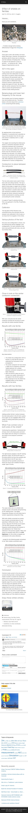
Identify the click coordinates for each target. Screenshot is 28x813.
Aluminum (9, 743)
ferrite (18, 617)
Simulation (14, 755)
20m (12, 741)
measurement (6, 619)
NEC (20, 753)
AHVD (5, 743)
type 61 (19, 619)
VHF (14, 758)
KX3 (16, 750)
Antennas (6, 615)
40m (15, 741)
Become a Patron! (6, 688)
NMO (23, 752)
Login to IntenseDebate (5, 665)
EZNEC (5, 747)
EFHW (18, 745)
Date (7, 637)
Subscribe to (5, 673)
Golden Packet (18, 747)
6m (5, 740)
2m (2, 740)
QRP (8, 755)
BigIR (23, 743)
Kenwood (9, 749)
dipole (9, 745)
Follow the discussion (25, 634)
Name (3, 667)
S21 (15, 619)
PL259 (5, 755)
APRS (13, 743)
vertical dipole (4, 758)
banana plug (7, 617)
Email (11, 667)
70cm (24, 741)
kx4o (18, 750)
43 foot (20, 741)
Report (24, 650)
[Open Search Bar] (26, 2)
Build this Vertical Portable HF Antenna (12, 788)
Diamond (3, 745)
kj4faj (12, 750)
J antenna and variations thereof (10, 803)
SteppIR (20, 755)
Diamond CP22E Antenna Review (10, 800)
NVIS (25, 752)
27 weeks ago (12, 639)
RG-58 (12, 619)
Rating (10, 637)
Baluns (16, 743)
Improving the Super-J (7, 779)
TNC (23, 755)
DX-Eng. (13, 745)
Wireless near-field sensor (11, 621)
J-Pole (4, 750)
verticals (10, 758)
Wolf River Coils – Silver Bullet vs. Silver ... (12, 792)
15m (10, 740)
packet (2, 755)
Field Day (11, 747)
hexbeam (23, 747)
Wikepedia (20, 47)
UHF (25, 755)
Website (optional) (22, 667)
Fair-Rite (13, 617)
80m (2, 743)
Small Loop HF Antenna (7, 785)
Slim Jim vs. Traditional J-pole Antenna (12, 782)
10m (7, 741)
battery (20, 743)
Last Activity (14, 637)
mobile (16, 753)
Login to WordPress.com (13, 665)
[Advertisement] (11, 723)
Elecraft (21, 745)
